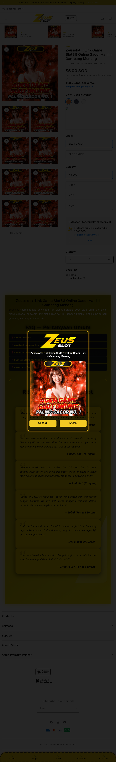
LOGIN (73, 423)
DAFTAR (43, 423)
